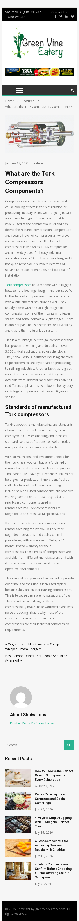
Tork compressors (18, 285)
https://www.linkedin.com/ (66, 16)
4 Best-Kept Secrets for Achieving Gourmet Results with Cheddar (51, 845)
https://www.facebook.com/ (55, 16)
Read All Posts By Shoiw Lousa (32, 723)
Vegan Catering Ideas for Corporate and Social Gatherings (53, 799)
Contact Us (59, 12)
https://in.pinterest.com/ (72, 16)
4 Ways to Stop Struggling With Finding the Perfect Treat (53, 822)
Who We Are (16, 17)
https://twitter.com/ (60, 16)
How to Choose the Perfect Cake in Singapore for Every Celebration (54, 775)
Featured (38, 163)
